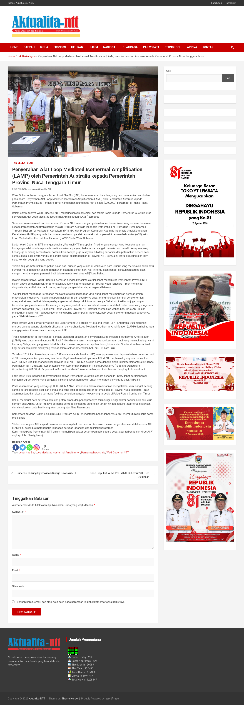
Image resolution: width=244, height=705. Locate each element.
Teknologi (172, 47)
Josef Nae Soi (26, 452)
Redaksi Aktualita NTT (40, 189)
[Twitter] (22, 447)
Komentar (19, 511)
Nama (16, 554)
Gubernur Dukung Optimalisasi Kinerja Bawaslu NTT (46, 473)
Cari (168, 71)
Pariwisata (151, 47)
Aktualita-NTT (37, 698)
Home (14, 47)
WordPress (112, 698)
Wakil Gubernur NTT (117, 452)
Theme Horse (70, 698)
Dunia (44, 47)
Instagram (231, 3)
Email (16, 570)
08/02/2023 (19, 189)
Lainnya (191, 47)
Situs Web (18, 586)
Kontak (208, 47)
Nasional (110, 47)
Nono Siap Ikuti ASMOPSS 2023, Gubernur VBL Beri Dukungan (119, 474)
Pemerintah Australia (93, 452)
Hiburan (77, 47)
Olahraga (130, 47)
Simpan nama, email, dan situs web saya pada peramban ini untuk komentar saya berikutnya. (71, 602)
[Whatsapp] (29, 447)
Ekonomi (60, 47)
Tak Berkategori (23, 163)
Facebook (216, 3)
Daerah (29, 47)
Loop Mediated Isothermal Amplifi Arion (58, 452)
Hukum (93, 47)
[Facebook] (16, 447)
